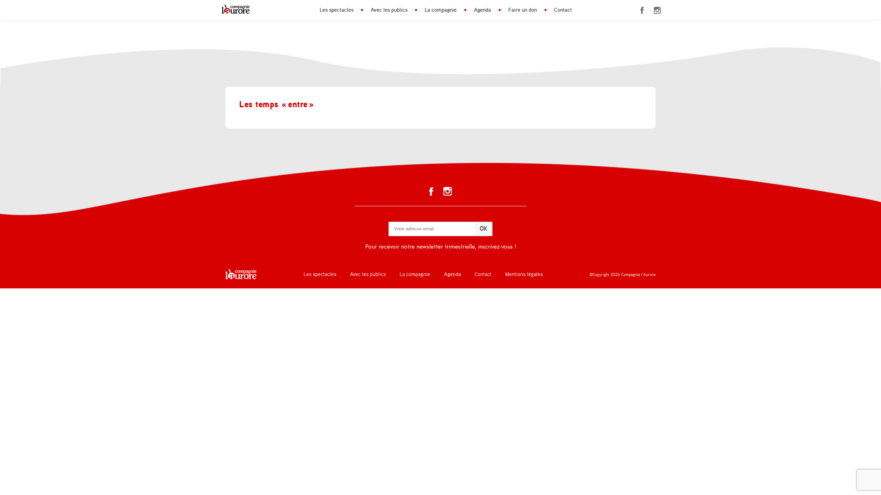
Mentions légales (524, 274)
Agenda (482, 10)
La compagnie (441, 10)
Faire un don (522, 10)
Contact (563, 10)
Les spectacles (336, 10)
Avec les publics (389, 10)
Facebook (642, 10)
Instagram (657, 10)
